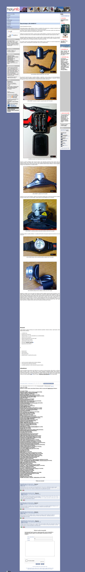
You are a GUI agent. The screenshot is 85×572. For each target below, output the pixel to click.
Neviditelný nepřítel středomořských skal (28, 392)
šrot (17, 44)
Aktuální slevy (23, 428)
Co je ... (8, 62)
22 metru (65, 51)
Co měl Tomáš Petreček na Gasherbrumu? (29, 416)
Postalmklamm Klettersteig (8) (63, 118)
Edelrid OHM (22, 406)
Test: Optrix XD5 (23, 431)
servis (8, 26)
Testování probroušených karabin (27, 443)
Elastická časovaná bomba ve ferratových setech (30, 442)
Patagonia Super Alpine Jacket (26, 419)
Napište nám (50, 388)
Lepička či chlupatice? (24, 393)
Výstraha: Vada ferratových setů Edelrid (28, 446)
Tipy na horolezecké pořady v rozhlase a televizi (13, 61)
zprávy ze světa (11, 14)
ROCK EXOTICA (23, 451)
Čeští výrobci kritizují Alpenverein (27, 439)
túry (8, 18)
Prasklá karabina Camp (25, 405)
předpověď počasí (10, 55)
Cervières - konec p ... (11, 50)
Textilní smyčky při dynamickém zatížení (28, 408)
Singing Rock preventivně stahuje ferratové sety (30, 444)
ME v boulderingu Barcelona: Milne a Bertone (11, 73)
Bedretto (13, 51)
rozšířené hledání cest (65, 15)
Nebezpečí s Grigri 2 (24, 458)
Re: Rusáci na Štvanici (14, 43)
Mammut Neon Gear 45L (25, 413)
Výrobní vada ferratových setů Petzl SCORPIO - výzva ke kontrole (33, 460)
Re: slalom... (63, 54)
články (8, 15)
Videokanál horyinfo (11, 58)
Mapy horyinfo (10, 59)
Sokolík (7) (63, 120)
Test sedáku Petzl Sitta (24, 412)
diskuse (9, 24)
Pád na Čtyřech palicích (14, 71)
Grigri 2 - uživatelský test (25, 461)
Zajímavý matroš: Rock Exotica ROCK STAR (29, 429)
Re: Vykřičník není (64, 53)
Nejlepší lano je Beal (24, 466)
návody (9, 23)
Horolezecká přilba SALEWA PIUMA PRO (28, 407)
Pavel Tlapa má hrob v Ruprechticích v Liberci (11, 41)
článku (67, 130)
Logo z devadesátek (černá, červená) (64, 135)
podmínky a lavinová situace (12, 56)
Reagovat (36, 484)
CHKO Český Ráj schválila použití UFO (28, 435)
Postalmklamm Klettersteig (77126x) (64, 59)
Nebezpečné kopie (24, 463)
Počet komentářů (40, 385)
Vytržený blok (9, 45)
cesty (8, 17)
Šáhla (21, 397)
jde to (64, 52)
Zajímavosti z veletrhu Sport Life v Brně (28, 454)
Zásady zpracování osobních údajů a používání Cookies (13, 110)
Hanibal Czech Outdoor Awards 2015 (27, 417)
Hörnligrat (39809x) (64, 69)
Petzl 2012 (22, 450)
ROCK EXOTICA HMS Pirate (26, 430)
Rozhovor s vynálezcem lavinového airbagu (29, 468)
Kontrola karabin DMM (24, 418)
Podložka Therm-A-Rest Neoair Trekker (28, 437)
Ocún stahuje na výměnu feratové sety (28, 440)
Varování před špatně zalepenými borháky (28, 402)
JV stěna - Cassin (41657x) (65, 65)
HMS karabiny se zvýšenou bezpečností (28, 452)
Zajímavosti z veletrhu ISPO (26, 424)
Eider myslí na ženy (24, 469)
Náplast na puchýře (24, 421)
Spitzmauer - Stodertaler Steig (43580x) (65, 64)
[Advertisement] (39, 3)
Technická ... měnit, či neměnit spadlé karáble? (30, 465)
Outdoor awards (23, 474)
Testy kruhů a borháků (24, 438)
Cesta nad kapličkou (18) (65, 114)
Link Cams (22, 425)
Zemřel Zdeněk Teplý (10, 70)
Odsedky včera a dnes (24, 401)
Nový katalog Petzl (24, 471)
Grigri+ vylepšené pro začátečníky (27, 411)
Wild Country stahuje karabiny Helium (28, 436)
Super (62, 50)
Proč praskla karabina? (25, 447)
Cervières (9, 51)
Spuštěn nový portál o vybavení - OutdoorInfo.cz (30, 477)
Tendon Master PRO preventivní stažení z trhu (29, 395)
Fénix (15, 44)
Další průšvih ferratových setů (26, 434)
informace (9, 20)
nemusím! (65, 50)
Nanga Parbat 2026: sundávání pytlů (12, 69)
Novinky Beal (23, 427)
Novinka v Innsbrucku (24, 398)
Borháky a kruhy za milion (25, 415)
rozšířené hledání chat (65, 16)
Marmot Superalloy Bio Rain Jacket (27, 394)
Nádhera (12, 44)
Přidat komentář (47, 385)
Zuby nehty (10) (63, 116)
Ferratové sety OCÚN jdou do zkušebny (28, 441)
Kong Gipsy (22, 410)
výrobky (9, 21)
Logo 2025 (62, 145)
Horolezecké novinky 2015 (25, 420)
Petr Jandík (25, 385)
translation (9, 27)
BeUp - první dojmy (24, 414)
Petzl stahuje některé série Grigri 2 (27, 456)
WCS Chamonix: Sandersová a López (13, 75)
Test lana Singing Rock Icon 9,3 (26, 433)
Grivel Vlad (22, 403)
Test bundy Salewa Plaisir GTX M (27, 473)
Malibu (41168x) (63, 66)
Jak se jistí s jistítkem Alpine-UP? (27, 448)
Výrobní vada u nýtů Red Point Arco (27, 464)
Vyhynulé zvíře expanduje (25, 396)
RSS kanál (15, 96)
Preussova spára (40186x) (63, 68)
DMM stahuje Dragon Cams (26, 462)
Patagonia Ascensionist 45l (25, 423)
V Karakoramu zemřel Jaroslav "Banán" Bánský (12, 68)
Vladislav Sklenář (29, 342)
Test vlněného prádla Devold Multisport (28, 472)
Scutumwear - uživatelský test (26, 409)
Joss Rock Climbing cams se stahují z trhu (29, 453)
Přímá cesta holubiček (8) (65, 119)
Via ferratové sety (23, 432)
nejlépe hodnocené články (11, 77)
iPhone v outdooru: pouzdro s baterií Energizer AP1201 (31, 459)
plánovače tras (10, 57)
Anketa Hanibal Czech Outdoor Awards (28, 400)
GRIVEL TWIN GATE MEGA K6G (26, 422)
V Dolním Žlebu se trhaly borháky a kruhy (28, 455)
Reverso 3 (22, 475)
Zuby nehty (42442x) (64, 64)
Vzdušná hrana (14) (64, 115)
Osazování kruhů (23, 476)
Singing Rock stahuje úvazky (26, 457)
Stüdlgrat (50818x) (64, 62)
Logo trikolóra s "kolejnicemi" (63, 138)
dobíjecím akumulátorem (44, 374)
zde (31, 374)
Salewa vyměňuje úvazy (25, 445)
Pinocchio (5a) (63, 42)
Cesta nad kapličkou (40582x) (65, 67)
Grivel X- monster (23, 404)
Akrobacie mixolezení (24, 470)
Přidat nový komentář (40, 480)
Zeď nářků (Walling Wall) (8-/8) (64, 41)
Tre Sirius (22, 449)
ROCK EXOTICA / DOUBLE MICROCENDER (29, 426)
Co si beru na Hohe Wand (25, 467)
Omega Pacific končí (24, 399)
